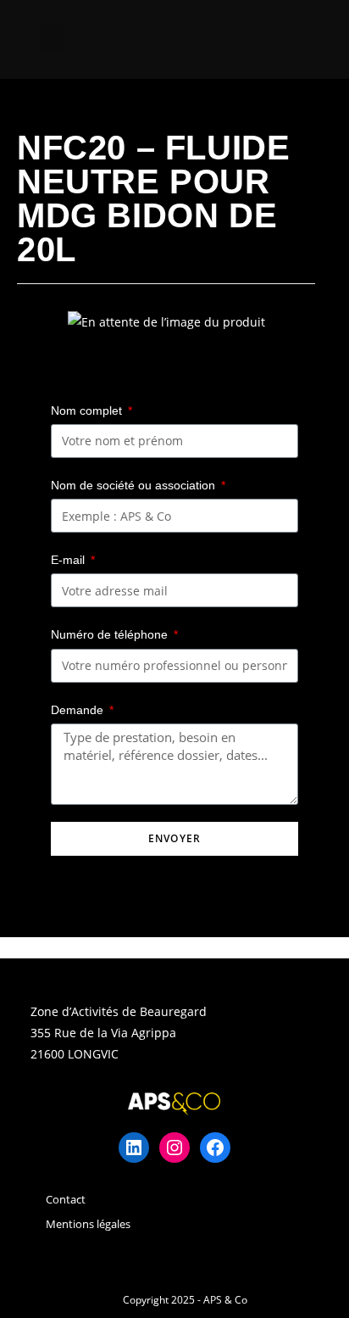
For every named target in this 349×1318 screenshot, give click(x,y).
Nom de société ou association (135, 485)
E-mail (69, 560)
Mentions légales (88, 1223)
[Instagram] (174, 1147)
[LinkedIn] (134, 1147)
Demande (79, 710)
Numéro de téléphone (111, 634)
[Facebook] (215, 1147)
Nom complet (88, 410)
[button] (52, 39)
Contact (66, 1199)
